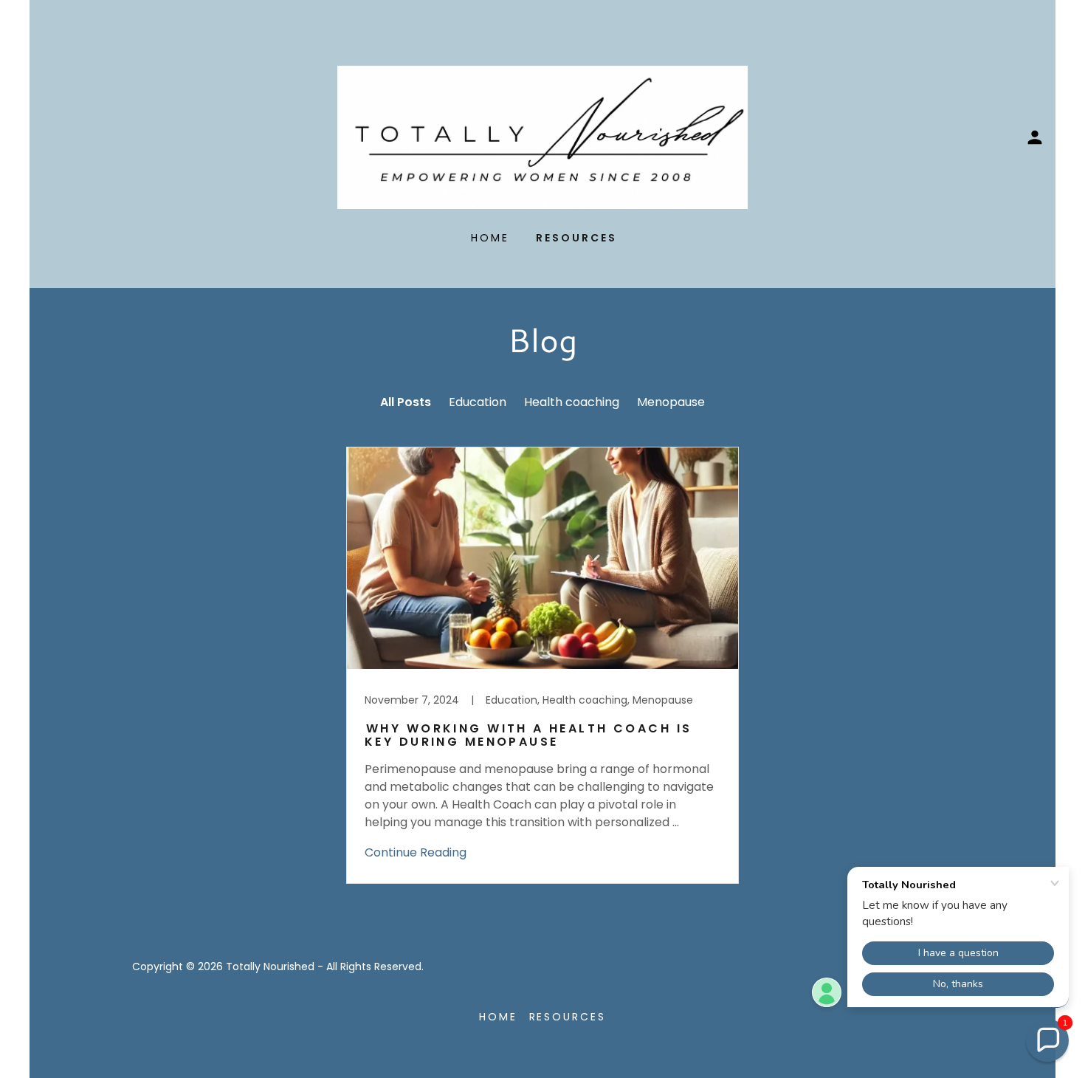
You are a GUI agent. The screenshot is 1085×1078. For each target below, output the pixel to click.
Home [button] (498, 1016)
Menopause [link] (671, 402)
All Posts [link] (405, 402)
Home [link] (490, 237)
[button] (1035, 137)
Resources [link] (576, 237)
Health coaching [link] (571, 402)
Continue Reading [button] (415, 852)
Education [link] (477, 402)
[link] (542, 136)
